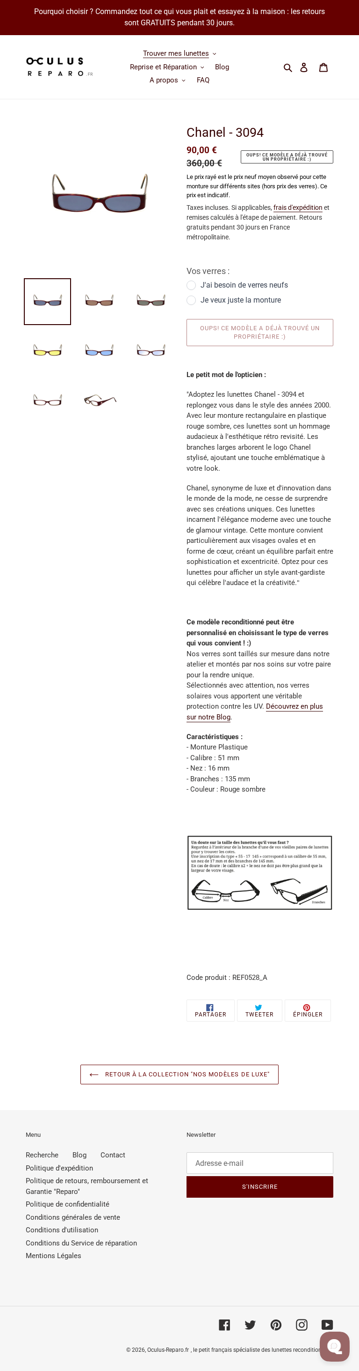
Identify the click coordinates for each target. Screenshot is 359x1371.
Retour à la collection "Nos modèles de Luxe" (186, 1074)
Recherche (42, 1155)
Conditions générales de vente (73, 1217)
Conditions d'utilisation (62, 1230)
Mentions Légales (53, 1256)
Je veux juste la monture (241, 300)
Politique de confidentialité (67, 1204)
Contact (113, 1155)
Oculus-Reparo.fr (168, 1350)
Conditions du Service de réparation (81, 1243)
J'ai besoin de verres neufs (244, 285)
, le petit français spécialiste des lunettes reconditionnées (262, 1350)
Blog (79, 1155)
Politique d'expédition (59, 1168)
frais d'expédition (298, 207)
